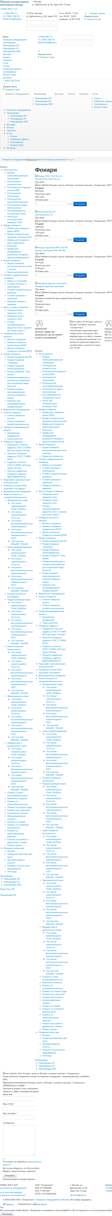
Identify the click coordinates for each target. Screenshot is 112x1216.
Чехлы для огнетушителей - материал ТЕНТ (15, 219)
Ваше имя (8, 1094)
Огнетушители (10, 169)
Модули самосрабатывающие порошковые (17, 175)
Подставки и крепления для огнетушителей (17, 481)
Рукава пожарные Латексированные (15, 367)
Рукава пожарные (12, 353)
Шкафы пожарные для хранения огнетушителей (19, 235)
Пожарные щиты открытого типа (15, 317)
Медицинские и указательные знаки (16, 744)
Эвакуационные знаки (17, 695)
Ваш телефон (10, 1113)
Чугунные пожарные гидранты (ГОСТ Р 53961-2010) (19, 456)
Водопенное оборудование (17, 409)
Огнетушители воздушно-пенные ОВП (19, 189)
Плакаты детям (14, 845)
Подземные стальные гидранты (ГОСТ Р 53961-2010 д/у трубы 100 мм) (19, 447)
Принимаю (7, 1213)
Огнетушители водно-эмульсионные (17, 206)
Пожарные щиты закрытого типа (15, 311)
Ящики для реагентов (17, 271)
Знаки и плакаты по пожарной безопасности (15, 496)
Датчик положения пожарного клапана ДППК (19, 349)
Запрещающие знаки (17, 500)
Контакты (7, 77)
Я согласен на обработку (22, 1163)
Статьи (6, 65)
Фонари (11, 850)
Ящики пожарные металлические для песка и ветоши (19, 266)
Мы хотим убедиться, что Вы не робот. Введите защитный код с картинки (21, 1169)
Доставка (7, 54)
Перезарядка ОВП (11, 51)
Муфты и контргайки (17, 280)
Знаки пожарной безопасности (15, 648)
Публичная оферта (12, 68)
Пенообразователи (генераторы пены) (16, 212)
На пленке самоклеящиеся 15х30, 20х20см (18, 505)
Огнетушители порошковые (14, 194)
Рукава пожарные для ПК (19, 356)
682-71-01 (9, 8)
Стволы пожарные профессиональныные (18, 422)
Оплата (6, 57)
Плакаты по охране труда (19, 807)
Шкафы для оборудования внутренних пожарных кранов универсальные (18, 253)
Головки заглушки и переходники (16, 285)
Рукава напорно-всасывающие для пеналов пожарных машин (16, 393)
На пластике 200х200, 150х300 (19, 542)
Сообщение (8, 1122)
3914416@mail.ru (13, 19)
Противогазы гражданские (13, 434)
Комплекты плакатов (17, 798)
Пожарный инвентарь (14, 848)
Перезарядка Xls (8, 894)
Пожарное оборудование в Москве (52, 1199)
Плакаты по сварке (16, 821)
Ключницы (12, 245)
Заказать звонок (97, 13)
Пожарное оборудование (15, 39)
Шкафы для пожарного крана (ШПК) (18, 229)
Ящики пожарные (12, 260)
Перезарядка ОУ (11, 48)
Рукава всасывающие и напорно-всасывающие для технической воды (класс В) (18, 381)
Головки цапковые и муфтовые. (16, 297)
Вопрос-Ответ (9, 74)
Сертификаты (9, 71)
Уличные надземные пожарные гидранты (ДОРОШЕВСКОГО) (17, 473)
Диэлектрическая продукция (17, 491)
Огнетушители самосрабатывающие (17, 200)
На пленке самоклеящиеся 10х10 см (18, 514)
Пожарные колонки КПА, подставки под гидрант (15, 487)
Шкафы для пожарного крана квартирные (18, 241)
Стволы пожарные (12, 412)
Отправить (10, 1175)
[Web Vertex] (40, 1203)
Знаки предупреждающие (19, 546)
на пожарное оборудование (13, 1187)
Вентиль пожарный (16, 339)
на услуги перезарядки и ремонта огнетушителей (12, 1194)
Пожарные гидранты (13, 441)
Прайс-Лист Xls (7, 888)
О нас (5, 62)
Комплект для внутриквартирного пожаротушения (16, 403)
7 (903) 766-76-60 (11, 80)
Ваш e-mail (8, 1103)
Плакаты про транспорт (18, 810)
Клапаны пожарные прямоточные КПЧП (16, 344)
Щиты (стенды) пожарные (16, 307)
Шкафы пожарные (12, 225)
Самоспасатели (14, 438)
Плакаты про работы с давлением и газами (18, 841)
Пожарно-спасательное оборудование (18, 867)
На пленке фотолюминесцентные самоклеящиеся (22, 523)
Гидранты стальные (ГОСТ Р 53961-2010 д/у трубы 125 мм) (18, 465)
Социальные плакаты (17, 812)
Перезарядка (9, 42)
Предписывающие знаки (19, 599)
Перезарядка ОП (11, 45)
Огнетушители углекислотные (14, 183)
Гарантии (7, 59)
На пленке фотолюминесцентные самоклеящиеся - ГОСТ (22, 534)
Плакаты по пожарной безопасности (17, 826)
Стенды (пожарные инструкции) (16, 595)
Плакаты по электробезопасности (17, 803)
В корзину (80, 203)
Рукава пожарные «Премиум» (15, 361)
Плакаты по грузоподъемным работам (15, 833)
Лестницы (12, 871)
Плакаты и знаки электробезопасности (17, 794)
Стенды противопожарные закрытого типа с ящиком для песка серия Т (19, 326)
